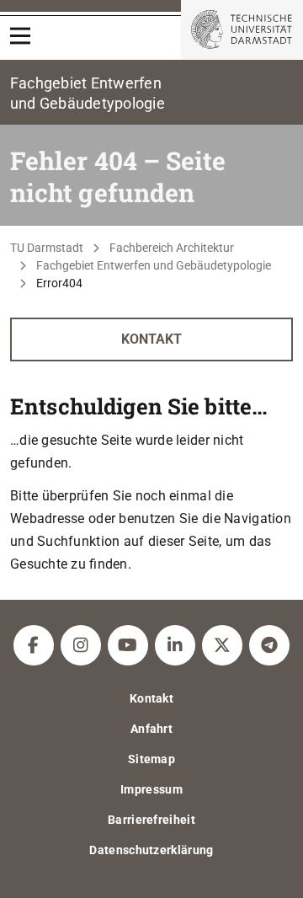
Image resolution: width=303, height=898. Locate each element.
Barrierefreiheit (151, 819)
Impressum (151, 789)
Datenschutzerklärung (151, 850)
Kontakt (151, 339)
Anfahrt (151, 728)
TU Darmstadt (46, 247)
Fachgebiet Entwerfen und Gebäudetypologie (153, 265)
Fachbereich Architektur (171, 247)
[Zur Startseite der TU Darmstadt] (242, 29)
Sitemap (151, 759)
